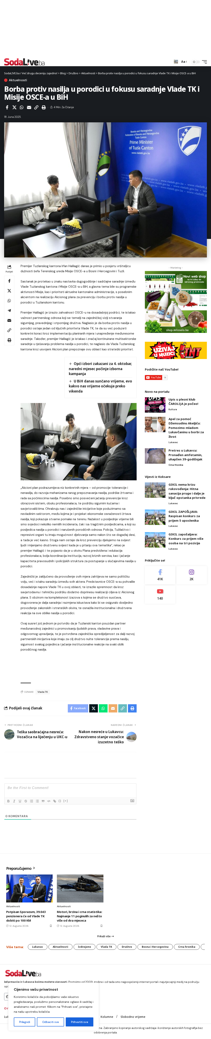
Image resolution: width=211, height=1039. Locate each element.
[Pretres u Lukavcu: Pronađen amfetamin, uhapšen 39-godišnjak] (155, 456)
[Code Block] (49, 801)
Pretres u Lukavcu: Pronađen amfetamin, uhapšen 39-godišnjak (185, 454)
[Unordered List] (37, 801)
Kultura (173, 409)
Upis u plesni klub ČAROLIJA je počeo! (183, 401)
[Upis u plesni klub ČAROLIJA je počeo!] (155, 405)
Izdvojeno (84, 947)
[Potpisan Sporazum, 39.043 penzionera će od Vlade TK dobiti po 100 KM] (29, 888)
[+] (65, 800)
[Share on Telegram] (9, 310)
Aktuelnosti (18, 80)
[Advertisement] (105, 29)
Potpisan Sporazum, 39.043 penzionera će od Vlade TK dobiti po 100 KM (26, 916)
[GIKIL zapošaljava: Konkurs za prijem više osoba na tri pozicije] (155, 540)
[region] (53, 1007)
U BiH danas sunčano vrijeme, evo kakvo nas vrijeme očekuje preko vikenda (100, 386)
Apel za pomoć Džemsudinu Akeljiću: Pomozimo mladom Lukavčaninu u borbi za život (186, 428)
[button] (176, 62)
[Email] (29, 107)
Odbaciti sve (50, 1022)
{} (60, 800)
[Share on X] (14, 107)
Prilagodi (24, 1022)
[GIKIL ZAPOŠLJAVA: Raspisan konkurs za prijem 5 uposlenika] (155, 517)
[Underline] (20, 801)
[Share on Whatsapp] (22, 107)
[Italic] (14, 801)
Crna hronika (176, 464)
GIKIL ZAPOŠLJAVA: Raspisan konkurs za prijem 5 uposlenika (184, 516)
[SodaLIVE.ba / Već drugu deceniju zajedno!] (24, 62)
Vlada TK (43, 692)
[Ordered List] (31, 801)
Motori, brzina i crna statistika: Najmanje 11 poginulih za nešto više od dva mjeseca (79, 916)
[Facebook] (160, 575)
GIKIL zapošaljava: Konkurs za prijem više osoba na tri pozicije (186, 538)
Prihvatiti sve (79, 1022)
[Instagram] (191, 575)
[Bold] (8, 801)
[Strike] (26, 801)
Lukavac (173, 442)
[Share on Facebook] (7, 107)
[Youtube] (160, 594)
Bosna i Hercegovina (155, 947)
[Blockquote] (43, 801)
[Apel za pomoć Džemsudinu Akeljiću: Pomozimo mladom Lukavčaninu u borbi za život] (155, 424)
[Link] (54, 801)
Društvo (127, 947)
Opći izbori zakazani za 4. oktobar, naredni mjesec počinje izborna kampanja (100, 368)
